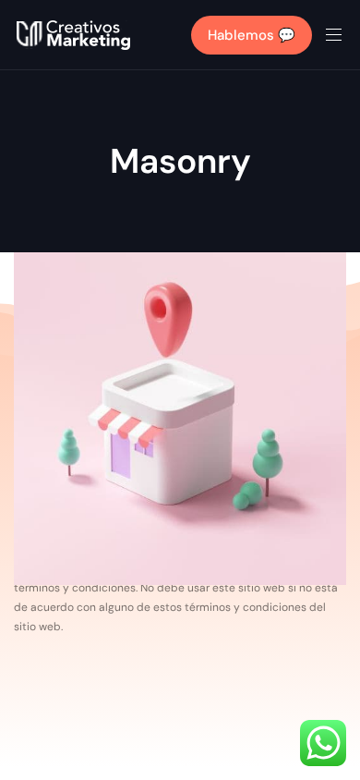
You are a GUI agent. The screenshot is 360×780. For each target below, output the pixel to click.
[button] (340, 34)
